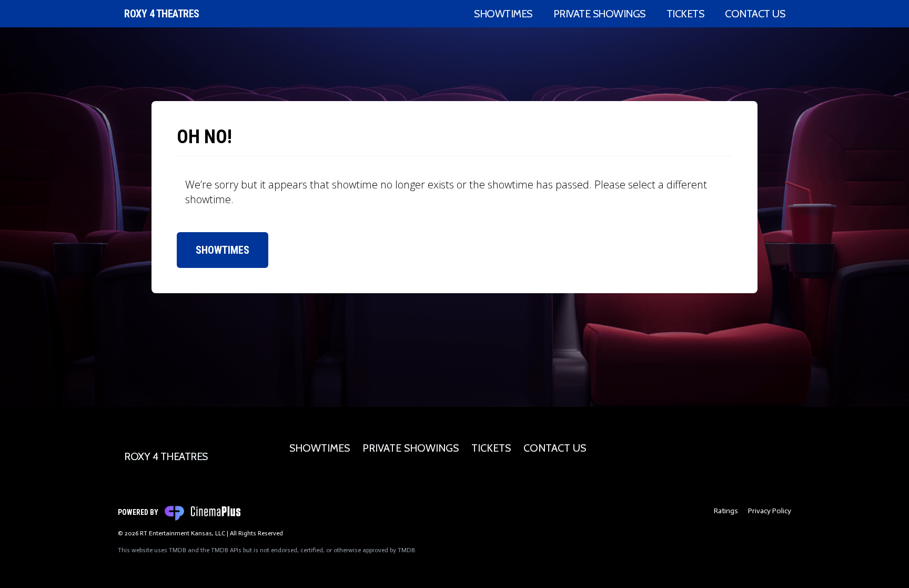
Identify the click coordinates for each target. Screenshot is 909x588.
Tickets (685, 13)
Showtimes (503, 13)
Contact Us (755, 13)
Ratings (726, 510)
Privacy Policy (769, 510)
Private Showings (599, 13)
